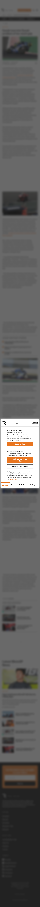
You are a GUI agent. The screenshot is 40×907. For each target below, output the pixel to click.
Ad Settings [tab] (31, 485)
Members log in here (20, 466)
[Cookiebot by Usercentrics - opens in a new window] (30, 423)
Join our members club (20, 460)
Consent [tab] (5, 485)
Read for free (20, 444)
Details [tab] (22, 485)
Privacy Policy (13, 479)
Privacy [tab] (14, 485)
